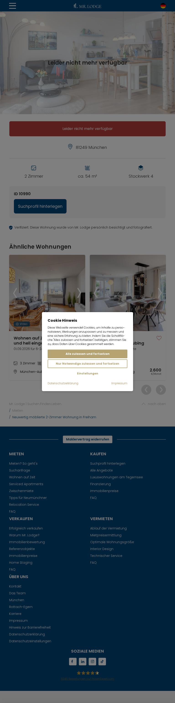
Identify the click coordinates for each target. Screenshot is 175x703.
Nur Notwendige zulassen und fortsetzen (87, 364)
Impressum (119, 383)
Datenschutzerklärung (63, 383)
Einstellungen (87, 373)
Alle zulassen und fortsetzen (88, 354)
